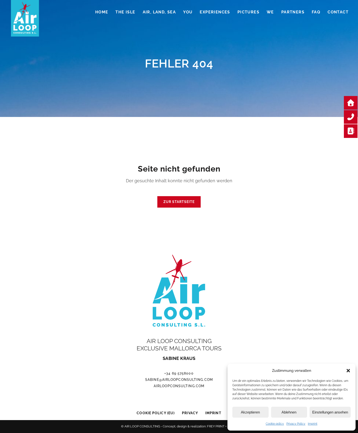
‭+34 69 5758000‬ (178, 373)
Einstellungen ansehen (330, 412)
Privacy (190, 413)
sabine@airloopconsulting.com (179, 380)
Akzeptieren (250, 412)
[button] (348, 370)
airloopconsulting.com (179, 386)
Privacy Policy (295, 423)
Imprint (312, 423)
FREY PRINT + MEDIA (222, 426)
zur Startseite (179, 202)
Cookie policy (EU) (156, 413)
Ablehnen (289, 412)
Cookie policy (275, 423)
